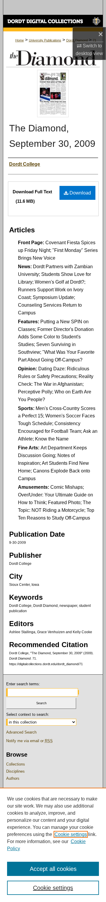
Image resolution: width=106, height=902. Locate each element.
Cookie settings (70, 834)
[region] (53, 845)
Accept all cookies (53, 869)
